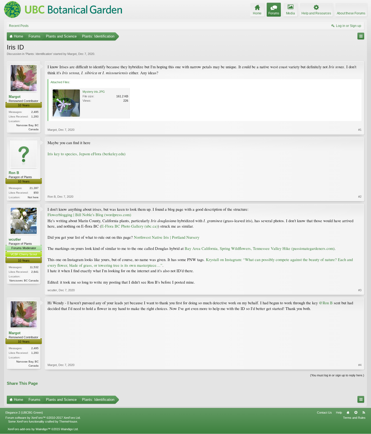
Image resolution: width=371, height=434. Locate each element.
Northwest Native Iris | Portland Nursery (166, 237)
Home (348, 412)
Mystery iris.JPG (94, 91)
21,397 (34, 188)
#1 (359, 129)
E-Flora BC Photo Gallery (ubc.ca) (129, 226)
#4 (359, 365)
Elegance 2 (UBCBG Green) (24, 412)
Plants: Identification (39, 53)
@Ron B (326, 302)
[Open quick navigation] (360, 36)
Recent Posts (19, 26)
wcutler (15, 239)
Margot (72, 53)
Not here (33, 197)
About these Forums (351, 13)
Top (356, 412)
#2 (359, 196)
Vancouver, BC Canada (24, 280)
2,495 (35, 111)
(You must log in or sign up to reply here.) (337, 375)
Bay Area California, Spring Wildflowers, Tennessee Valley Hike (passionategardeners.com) (260, 248)
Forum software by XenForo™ (43, 417)
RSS (364, 412)
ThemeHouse (68, 421)
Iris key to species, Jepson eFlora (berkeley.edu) (86, 153)
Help (339, 412)
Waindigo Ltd (69, 429)
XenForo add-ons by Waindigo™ (29, 429)
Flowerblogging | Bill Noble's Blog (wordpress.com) (89, 214)
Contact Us (324, 412)
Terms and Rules (354, 417)
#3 (359, 290)
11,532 (34, 267)
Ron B (14, 173)
